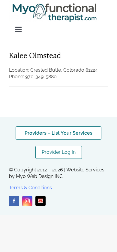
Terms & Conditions (30, 187)
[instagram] (27, 201)
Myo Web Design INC (39, 176)
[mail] (40, 201)
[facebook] (14, 201)
